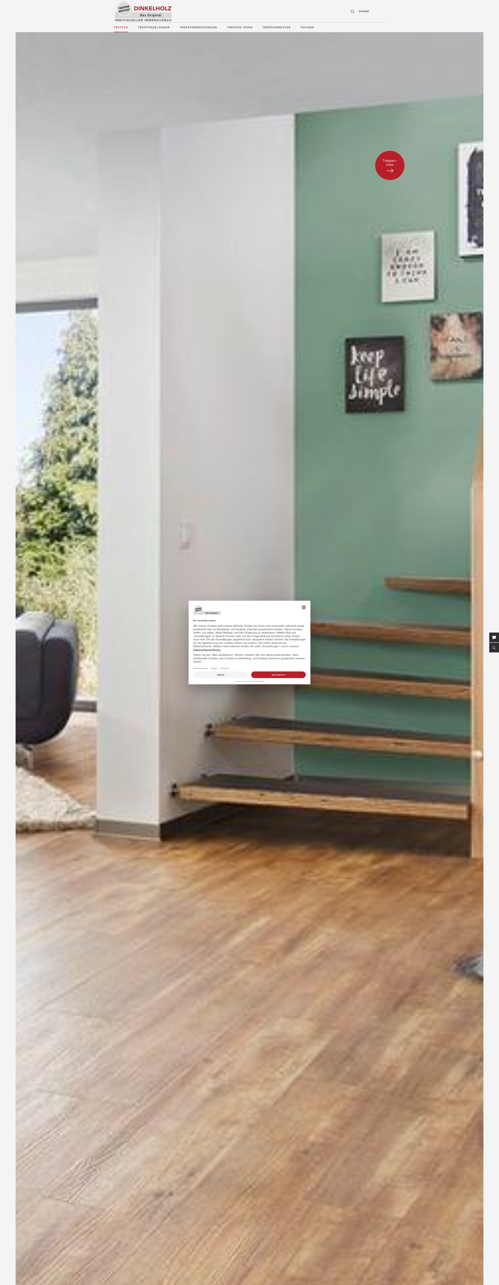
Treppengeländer (154, 27)
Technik (307, 27)
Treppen (121, 27)
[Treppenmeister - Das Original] (143, 11)
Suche (351, 12)
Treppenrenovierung (198, 27)
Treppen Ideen (240, 27)
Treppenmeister (276, 27)
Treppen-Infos (390, 162)
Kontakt (364, 11)
